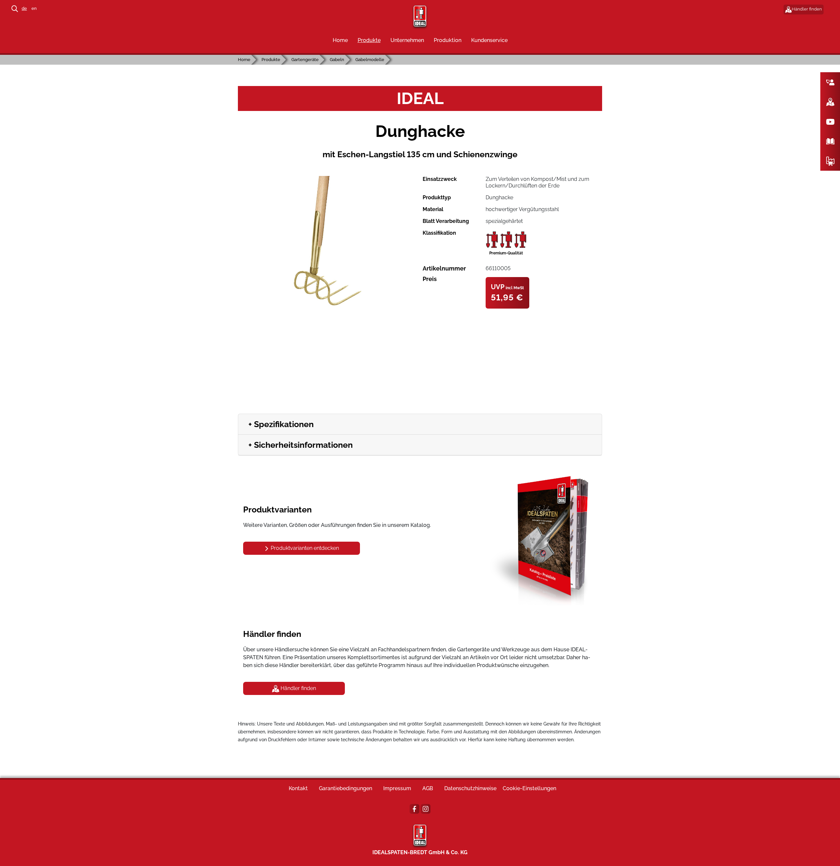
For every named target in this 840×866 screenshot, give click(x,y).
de (24, 8)
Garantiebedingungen (345, 788)
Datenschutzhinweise (470, 788)
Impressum (397, 788)
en (34, 8)
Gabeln (337, 59)
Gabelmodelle (369, 59)
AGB (427, 788)
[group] (328, 242)
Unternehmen (407, 40)
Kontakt (298, 788)
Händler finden (807, 9)
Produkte (369, 40)
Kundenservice (489, 40)
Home (340, 40)
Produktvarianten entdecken (304, 548)
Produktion (447, 40)
